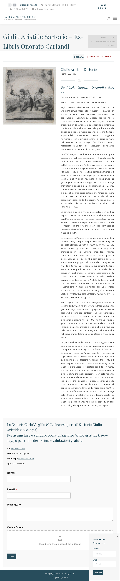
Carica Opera (15, 527)
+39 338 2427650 (26, 458)
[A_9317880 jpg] (29, 95)
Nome (12, 472)
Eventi (103, 5)
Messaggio (14, 504)
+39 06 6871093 (18, 448)
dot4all (65, 577)
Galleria (102, 8)
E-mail (12, 489)
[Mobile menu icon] (115, 18)
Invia (11, 556)
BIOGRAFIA (79, 57)
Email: (95, 559)
